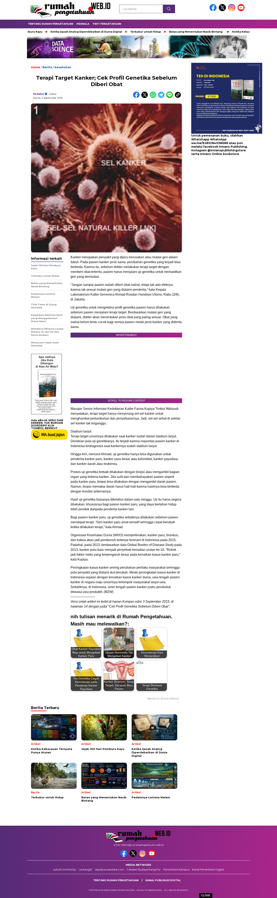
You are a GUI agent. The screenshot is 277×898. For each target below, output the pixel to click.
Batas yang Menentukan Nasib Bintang (168, 31)
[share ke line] (170, 97)
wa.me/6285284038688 (209, 143)
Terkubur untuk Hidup (118, 31)
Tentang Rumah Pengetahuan (50, 23)
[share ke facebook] (137, 97)
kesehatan (63, 67)
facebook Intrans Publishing (225, 146)
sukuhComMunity (64, 869)
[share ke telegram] (162, 97)
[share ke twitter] (145, 97)
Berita (47, 67)
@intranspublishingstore (226, 150)
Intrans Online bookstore (219, 154)
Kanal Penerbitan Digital (208, 869)
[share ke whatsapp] (154, 97)
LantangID (85, 869)
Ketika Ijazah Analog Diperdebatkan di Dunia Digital (59, 31)
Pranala (82, 23)
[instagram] (232, 10)
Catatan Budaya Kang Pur (144, 869)
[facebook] (213, 10)
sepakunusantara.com (109, 869)
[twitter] (223, 10)
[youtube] (241, 10)
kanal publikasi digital (163, 880)
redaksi (38, 93)
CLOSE (205, 895)
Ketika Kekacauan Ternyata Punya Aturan (233, 31)
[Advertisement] (216, 188)
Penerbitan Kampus (176, 869)
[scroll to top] (265, 892)
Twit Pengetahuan (106, 23)
